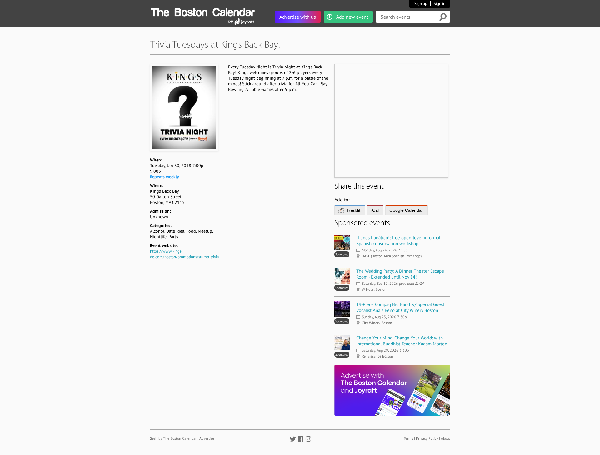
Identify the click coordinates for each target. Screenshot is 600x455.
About (445, 438)
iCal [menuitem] (375, 210)
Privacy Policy (427, 438)
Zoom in (184, 107)
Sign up (420, 3)
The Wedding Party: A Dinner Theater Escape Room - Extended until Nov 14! (400, 274)
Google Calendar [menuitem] (406, 210)
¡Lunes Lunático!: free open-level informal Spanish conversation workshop (398, 240)
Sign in (439, 3)
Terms (408, 438)
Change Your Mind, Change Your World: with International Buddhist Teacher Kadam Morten (401, 341)
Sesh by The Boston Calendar (173, 438)
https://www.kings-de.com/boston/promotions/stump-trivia (184, 254)
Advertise (206, 438)
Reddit (353, 210)
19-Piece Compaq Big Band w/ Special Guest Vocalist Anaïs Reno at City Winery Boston (400, 307)
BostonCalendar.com (202, 11)
